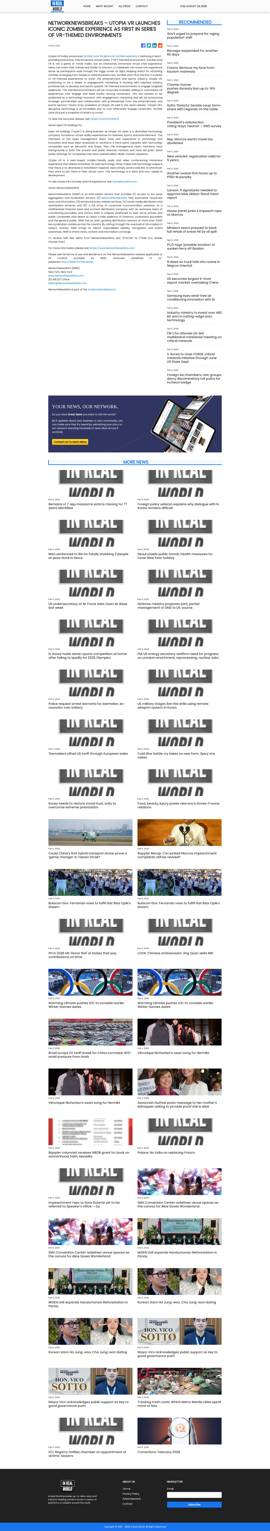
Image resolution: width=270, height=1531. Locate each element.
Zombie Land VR (93, 56)
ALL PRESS (124, 6)
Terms (126, 1489)
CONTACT (142, 6)
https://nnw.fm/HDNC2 (104, 119)
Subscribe (194, 1504)
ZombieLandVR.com (124, 181)
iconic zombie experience (123, 56)
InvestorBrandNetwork (102, 289)
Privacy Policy (130, 1494)
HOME (87, 6)
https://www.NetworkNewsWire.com (112, 248)
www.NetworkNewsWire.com (66, 275)
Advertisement (131, 1499)
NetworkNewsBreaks (114, 198)
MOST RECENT (104, 6)
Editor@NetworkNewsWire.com (67, 283)
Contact (127, 1504)
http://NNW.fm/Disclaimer (77, 262)
